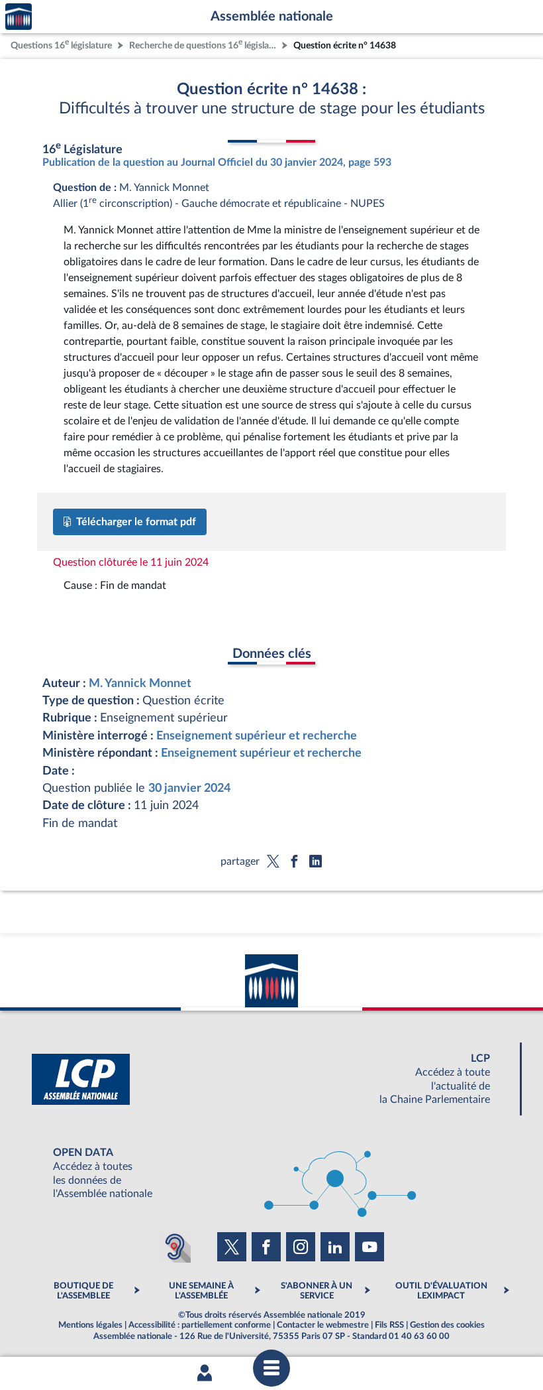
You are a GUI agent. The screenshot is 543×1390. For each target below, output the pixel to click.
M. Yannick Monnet (140, 683)
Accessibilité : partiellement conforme (199, 1325)
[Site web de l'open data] (271, 1173)
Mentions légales (90, 1325)
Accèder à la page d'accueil (18, 17)
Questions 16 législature (61, 44)
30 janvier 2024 (189, 788)
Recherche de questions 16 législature (204, 44)
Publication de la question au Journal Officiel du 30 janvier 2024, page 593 (216, 162)
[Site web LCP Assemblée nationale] (271, 1079)
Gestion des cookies (447, 1325)
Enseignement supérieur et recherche (256, 735)
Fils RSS (389, 1325)
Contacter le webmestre (323, 1325)
